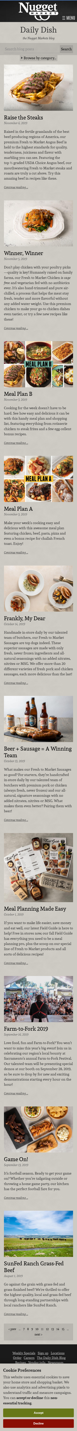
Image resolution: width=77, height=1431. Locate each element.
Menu (70, 18)
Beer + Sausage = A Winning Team (38, 752)
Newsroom (55, 1362)
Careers (29, 1358)
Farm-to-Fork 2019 (26, 1029)
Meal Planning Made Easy (35, 909)
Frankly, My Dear (24, 618)
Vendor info (36, 1362)
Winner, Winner (23, 253)
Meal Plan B (18, 394)
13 (52, 1329)
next (37, 1334)
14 (57, 1329)
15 (63, 1329)
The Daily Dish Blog (51, 1358)
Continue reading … (16, 187)
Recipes (20, 1362)
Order (17, 1358)
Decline (38, 1423)
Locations (58, 1353)
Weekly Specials (23, 1353)
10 (37, 1329)
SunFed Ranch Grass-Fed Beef (34, 1267)
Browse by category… (40, 58)
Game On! (16, 1159)
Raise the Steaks (23, 117)
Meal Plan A (18, 509)
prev (13, 1329)
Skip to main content (19, 3)
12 (47, 1329)
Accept (38, 1412)
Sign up (43, 1353)
